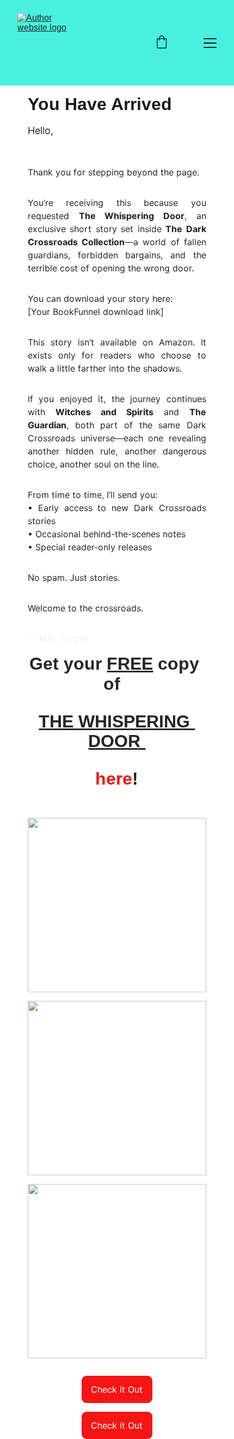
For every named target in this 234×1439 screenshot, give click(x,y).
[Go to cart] (162, 43)
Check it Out (117, 1389)
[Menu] (210, 43)
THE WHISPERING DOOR (117, 731)
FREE (130, 663)
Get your (68, 663)
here (113, 778)
